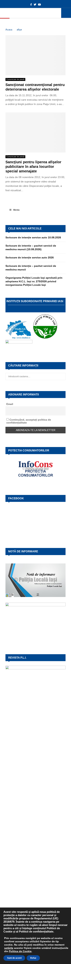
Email (9, 404)
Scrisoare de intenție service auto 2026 (29, 257)
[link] (8, 948)
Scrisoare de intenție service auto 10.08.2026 (33, 237)
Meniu (16, 210)
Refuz (33, 958)
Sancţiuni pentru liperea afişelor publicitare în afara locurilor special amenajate (33, 166)
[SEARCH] (62, 376)
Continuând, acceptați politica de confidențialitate (28, 421)
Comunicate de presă (15, 79)
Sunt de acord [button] (14, 958)
